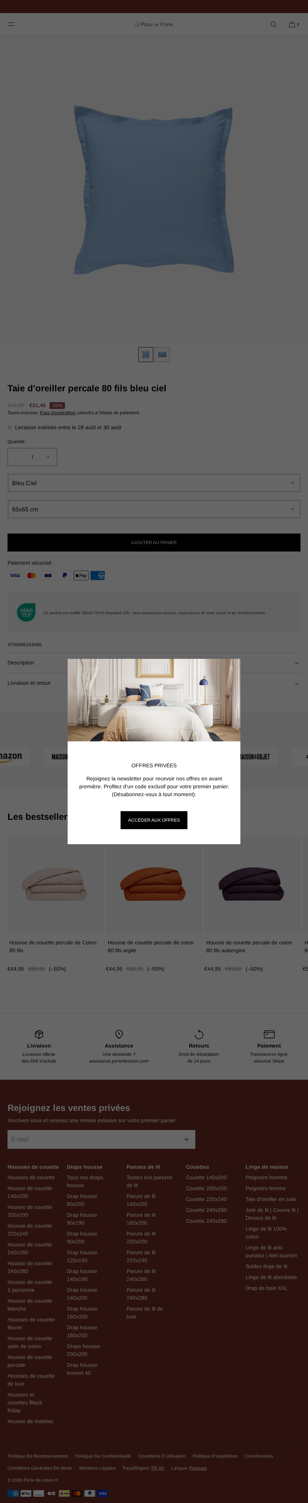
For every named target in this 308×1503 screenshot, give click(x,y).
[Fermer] (231, 668)
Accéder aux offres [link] (154, 820)
